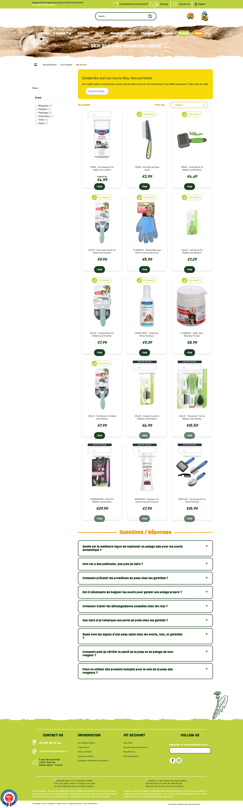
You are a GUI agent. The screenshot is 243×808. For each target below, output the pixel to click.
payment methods (86, 756)
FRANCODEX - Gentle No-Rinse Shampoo (147, 334)
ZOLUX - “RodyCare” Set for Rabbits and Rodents (192, 417)
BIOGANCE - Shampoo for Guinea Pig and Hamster (147, 500)
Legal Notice (83, 747)
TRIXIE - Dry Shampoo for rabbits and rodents (102, 168)
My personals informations (136, 747)
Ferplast (44, 109)
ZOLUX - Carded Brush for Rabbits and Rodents (102, 334)
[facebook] (173, 760)
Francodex (45, 116)
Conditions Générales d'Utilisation (93, 761)
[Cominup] (206, 804)
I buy (99, 186)
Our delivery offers (86, 743)
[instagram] (179, 760)
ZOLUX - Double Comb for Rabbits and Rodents (147, 417)
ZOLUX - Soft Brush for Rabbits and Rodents (192, 251)
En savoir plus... (97, 91)
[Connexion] (190, 16)
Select (179, 105)
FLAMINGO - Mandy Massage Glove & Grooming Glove (147, 251)
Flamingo (45, 112)
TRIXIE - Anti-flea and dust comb (147, 168)
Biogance (45, 105)
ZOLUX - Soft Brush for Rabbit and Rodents (102, 417)
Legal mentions (75, 803)
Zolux (43, 123)
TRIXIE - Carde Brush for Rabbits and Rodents (192, 168)
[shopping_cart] (205, 16)
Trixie (43, 119)
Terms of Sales (85, 752)
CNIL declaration (90, 803)
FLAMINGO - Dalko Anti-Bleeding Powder (192, 334)
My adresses (129, 752)
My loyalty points (131, 756)
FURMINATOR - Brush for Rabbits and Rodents (102, 500)
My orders (128, 743)
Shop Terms (62, 803)
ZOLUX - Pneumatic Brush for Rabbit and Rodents (102, 251)
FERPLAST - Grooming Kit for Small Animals (192, 500)
